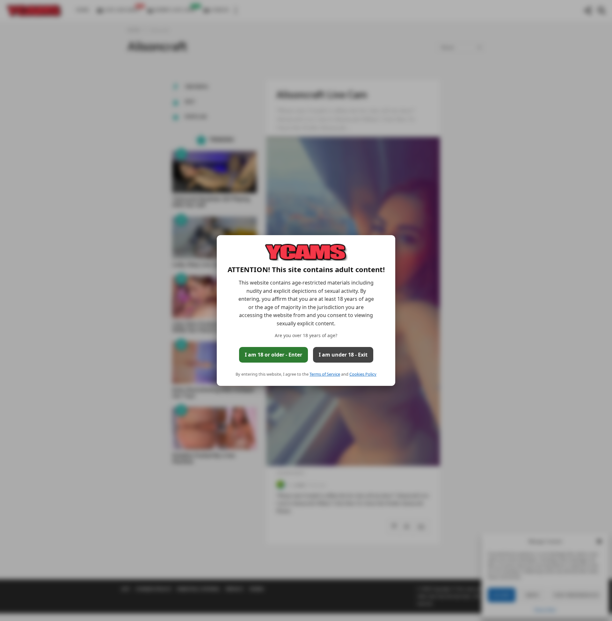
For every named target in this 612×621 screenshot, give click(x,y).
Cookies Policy (362, 374)
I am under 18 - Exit (343, 354)
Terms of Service (325, 374)
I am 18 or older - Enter (273, 354)
